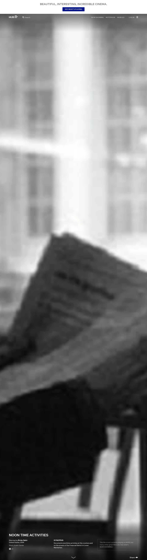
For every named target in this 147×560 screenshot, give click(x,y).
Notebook (110, 17)
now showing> (106, 547)
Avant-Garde (19, 545)
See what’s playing (73, 9)
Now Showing (97, 17)
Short (11, 545)
